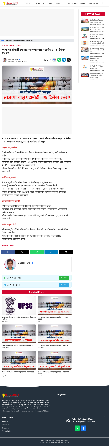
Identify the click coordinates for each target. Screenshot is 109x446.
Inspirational (39, 3)
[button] (103, 3)
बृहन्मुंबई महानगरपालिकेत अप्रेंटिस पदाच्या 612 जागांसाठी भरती (96, 58)
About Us (5, 422)
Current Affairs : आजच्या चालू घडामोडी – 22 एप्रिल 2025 (53, 318)
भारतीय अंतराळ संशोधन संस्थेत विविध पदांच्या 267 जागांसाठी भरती (96, 66)
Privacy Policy (6, 431)
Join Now (64, 278)
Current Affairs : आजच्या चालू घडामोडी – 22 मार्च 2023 (18, 345)
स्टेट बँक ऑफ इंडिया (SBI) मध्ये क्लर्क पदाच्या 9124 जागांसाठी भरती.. (96, 75)
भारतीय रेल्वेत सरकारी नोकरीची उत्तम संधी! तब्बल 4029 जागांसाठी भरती (96, 20)
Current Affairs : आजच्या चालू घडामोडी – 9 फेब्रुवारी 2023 (53, 373)
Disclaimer (5, 428)
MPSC (58, 3)
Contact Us (6, 425)
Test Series (93, 3)
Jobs (50, 3)
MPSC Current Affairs (76, 3)
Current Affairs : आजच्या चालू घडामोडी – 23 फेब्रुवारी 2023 (18, 373)
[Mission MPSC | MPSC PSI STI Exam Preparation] (10, 3)
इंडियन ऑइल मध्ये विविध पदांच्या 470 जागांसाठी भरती (97, 42)
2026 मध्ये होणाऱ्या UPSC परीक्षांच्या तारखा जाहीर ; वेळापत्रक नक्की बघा (19, 318)
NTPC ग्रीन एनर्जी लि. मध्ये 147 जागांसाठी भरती (97, 28)
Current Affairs (9, 245)
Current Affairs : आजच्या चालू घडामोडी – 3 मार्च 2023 (54, 345)
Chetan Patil (14, 59)
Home (28, 3)
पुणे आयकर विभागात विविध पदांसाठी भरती (96, 35)
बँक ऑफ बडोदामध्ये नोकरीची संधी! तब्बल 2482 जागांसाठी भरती (97, 49)
